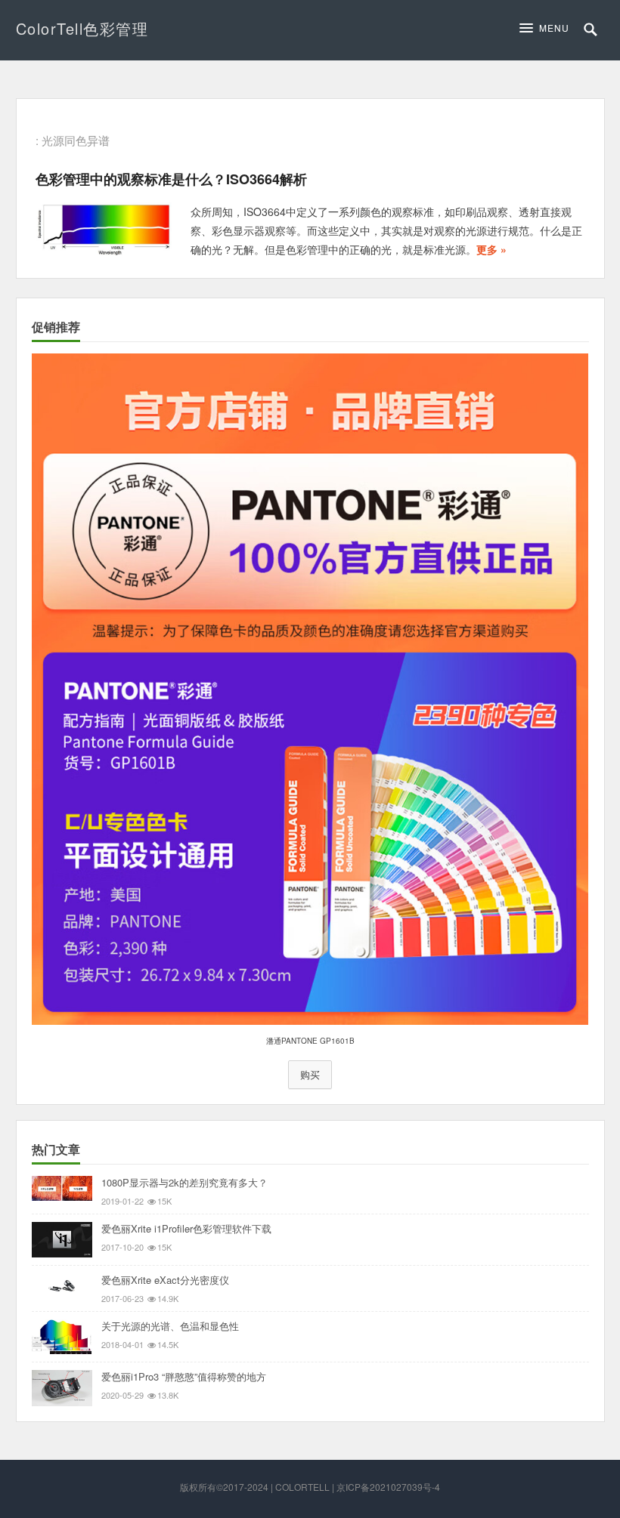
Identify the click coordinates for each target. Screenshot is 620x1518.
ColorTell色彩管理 (82, 28)
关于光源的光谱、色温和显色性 (170, 1326)
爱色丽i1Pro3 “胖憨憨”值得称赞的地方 (183, 1376)
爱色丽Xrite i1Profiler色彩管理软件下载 (186, 1228)
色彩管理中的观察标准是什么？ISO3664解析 (171, 179)
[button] (548, 28)
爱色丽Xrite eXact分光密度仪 (165, 1280)
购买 (310, 1074)
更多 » (491, 249)
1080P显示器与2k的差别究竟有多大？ (184, 1182)
